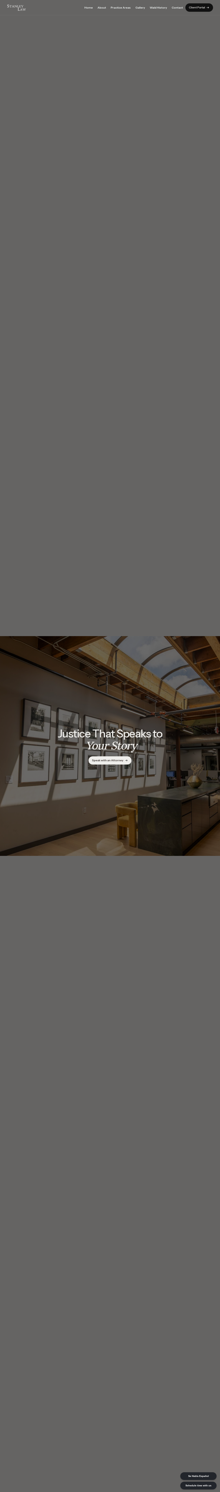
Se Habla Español (198, 1476)
